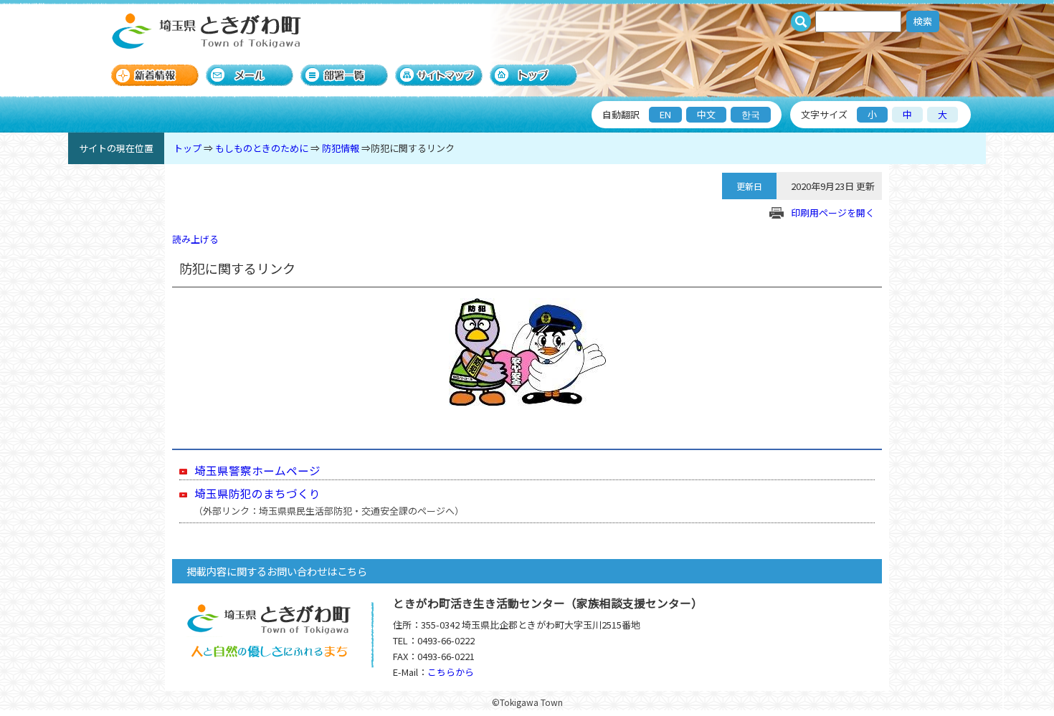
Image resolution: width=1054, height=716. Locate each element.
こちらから (450, 672)
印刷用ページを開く (833, 212)
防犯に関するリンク (413, 148)
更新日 (749, 186)
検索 (922, 21)
